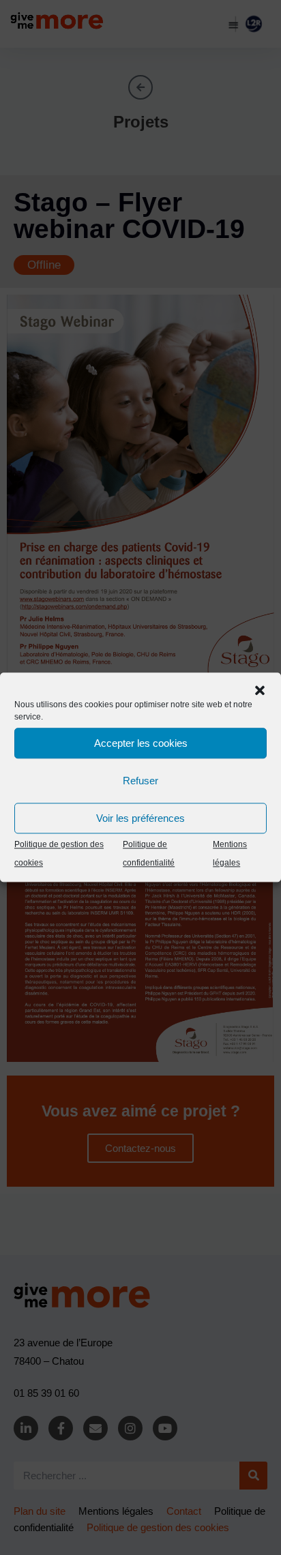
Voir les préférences (140, 818)
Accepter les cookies (141, 743)
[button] (260, 690)
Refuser (140, 780)
